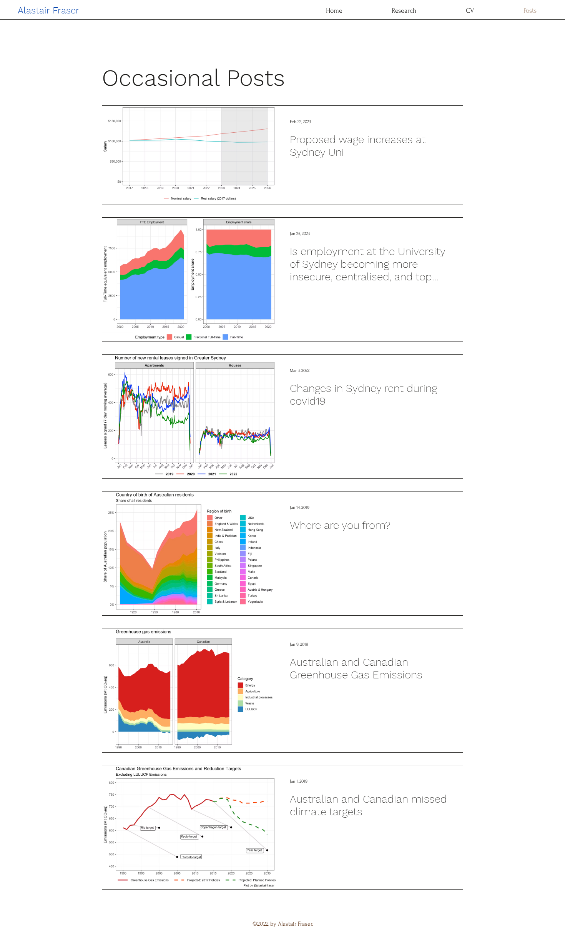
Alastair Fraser (48, 10)
